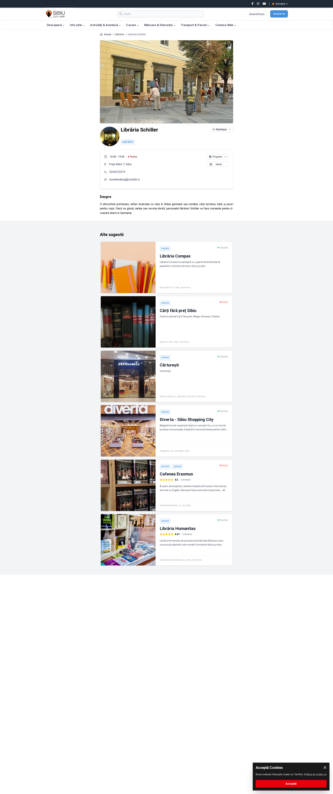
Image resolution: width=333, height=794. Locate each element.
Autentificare (256, 14)
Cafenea (165, 466)
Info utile (76, 25)
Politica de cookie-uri (315, 774)
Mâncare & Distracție (158, 25)
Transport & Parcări (194, 25)
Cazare (131, 25)
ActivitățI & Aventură (104, 25)
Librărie (119, 34)
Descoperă (55, 25)
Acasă (107, 34)
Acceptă (291, 783)
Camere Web (224, 25)
